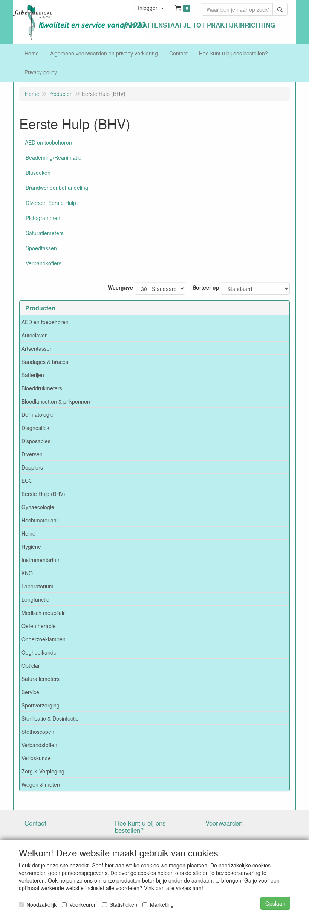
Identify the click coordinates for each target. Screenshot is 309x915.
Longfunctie (35, 599)
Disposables (35, 441)
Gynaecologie (37, 507)
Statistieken (123, 904)
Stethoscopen (37, 731)
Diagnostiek (35, 427)
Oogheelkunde (39, 652)
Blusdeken (38, 172)
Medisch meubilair (43, 612)
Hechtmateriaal (39, 520)
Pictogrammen (43, 218)
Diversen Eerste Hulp (51, 202)
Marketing (162, 904)
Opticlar (30, 665)
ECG (27, 480)
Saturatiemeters (40, 678)
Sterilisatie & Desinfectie (50, 718)
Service (30, 692)
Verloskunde (36, 758)
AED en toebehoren (45, 322)
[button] (151, 7)
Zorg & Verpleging (42, 771)
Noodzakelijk (41, 904)
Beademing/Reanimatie (53, 157)
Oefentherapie (38, 626)
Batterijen (32, 375)
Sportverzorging (40, 705)
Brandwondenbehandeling (57, 187)
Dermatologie (37, 414)
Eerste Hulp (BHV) (43, 494)
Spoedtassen (41, 248)
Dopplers (32, 467)
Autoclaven (34, 335)
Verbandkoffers (43, 263)
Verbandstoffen (39, 745)
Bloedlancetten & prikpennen (55, 401)
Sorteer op (206, 287)
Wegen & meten (40, 784)
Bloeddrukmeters (41, 388)
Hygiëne (31, 546)
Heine (28, 533)
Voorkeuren (83, 904)
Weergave (120, 287)
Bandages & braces (44, 361)
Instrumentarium (41, 560)
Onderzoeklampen (43, 639)
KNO (27, 573)
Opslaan (275, 903)
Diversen (32, 454)
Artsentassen (37, 348)
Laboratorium (37, 586)
